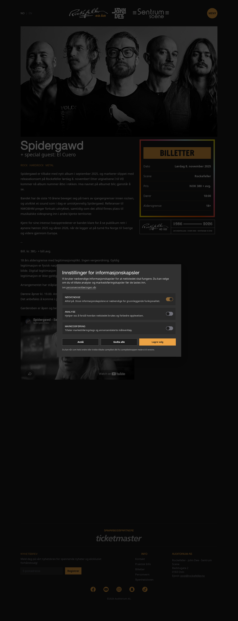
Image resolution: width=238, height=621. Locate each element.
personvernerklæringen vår (81, 287)
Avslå (81, 341)
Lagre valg (157, 341)
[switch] (169, 299)
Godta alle (119, 341)
